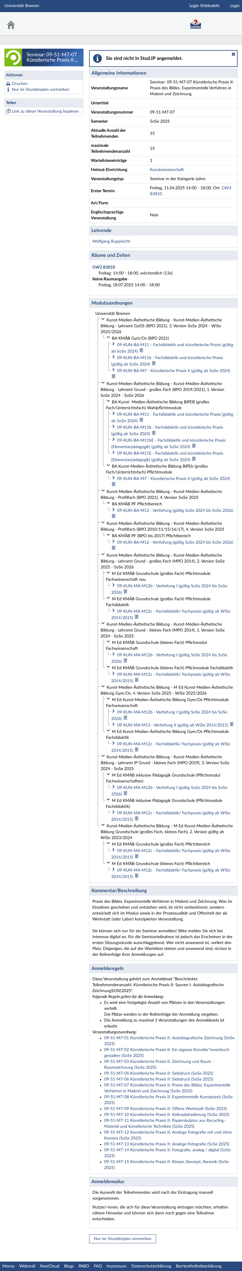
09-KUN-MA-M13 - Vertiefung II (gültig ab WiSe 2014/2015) (173, 725)
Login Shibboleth (204, 6)
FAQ (98, 1266)
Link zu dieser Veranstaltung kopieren (45, 111)
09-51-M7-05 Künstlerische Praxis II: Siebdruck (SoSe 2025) (158, 1073)
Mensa (8, 1266)
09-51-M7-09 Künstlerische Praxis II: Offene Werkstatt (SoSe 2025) (165, 1109)
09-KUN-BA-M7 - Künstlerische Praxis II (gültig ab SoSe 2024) (173, 371)
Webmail (27, 1266)
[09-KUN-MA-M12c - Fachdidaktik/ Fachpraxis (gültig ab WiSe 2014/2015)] (136, 618)
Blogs (69, 1266)
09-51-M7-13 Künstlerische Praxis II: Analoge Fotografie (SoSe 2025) (166, 1144)
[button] (233, 54)
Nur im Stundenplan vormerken (40, 90)
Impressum (117, 1266)
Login (235, 6)
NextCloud (49, 1266)
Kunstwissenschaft (167, 170)
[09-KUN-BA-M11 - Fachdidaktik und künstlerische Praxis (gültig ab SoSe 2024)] (141, 351)
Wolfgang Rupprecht (111, 241)
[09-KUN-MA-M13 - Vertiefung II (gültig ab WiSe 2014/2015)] (231, 725)
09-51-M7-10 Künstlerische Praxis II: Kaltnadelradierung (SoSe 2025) (166, 1115)
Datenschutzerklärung (151, 1266)
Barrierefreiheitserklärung (198, 1266)
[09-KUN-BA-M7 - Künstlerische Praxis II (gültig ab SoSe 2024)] (113, 377)
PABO (84, 1266)
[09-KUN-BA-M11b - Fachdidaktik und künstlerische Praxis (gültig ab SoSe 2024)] (153, 364)
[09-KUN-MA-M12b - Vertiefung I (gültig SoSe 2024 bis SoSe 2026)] (125, 593)
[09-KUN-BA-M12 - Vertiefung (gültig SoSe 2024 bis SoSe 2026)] (113, 517)
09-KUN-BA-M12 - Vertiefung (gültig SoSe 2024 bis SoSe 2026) (175, 511)
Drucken (19, 84)
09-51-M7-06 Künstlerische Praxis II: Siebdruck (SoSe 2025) (158, 1079)
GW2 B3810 (103, 267)
